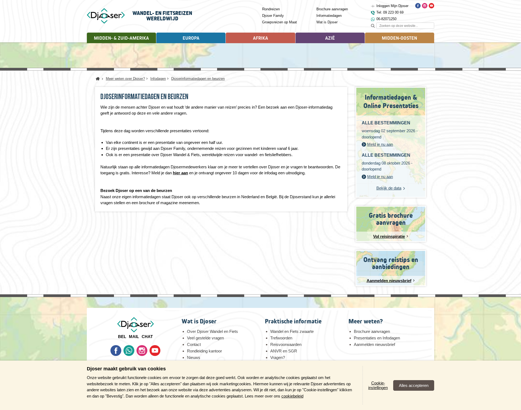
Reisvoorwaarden (285, 344)
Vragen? (277, 357)
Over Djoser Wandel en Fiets (212, 331)
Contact (194, 344)
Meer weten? (365, 321)
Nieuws (193, 357)
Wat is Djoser (327, 22)
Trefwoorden (281, 338)
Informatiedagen (329, 16)
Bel (122, 336)
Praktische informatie (293, 321)
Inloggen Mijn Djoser (392, 6)
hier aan (180, 173)
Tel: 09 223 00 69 (390, 12)
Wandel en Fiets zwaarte (292, 331)
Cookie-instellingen (378, 385)
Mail (134, 336)
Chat (147, 336)
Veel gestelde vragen (205, 338)
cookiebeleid (292, 396)
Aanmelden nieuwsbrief (374, 344)
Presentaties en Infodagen (377, 338)
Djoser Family (273, 16)
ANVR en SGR (283, 351)
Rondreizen (271, 9)
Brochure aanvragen (332, 9)
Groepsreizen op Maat (279, 22)
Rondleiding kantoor (204, 351)
